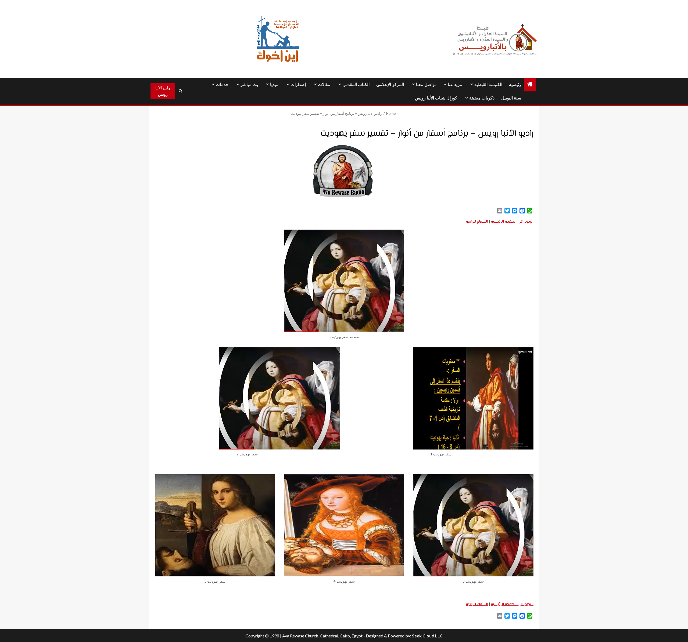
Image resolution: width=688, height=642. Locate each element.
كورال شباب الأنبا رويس (436, 98)
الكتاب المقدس (356, 84)
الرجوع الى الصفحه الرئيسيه (512, 222)
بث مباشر (249, 84)
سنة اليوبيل (511, 98)
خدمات (222, 84)
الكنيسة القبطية (488, 84)
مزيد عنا (455, 84)
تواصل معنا (426, 84)
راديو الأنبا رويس (162, 91)
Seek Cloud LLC (427, 635)
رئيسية (515, 84)
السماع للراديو (477, 222)
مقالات (324, 84)
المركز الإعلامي (390, 84)
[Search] (180, 91)
